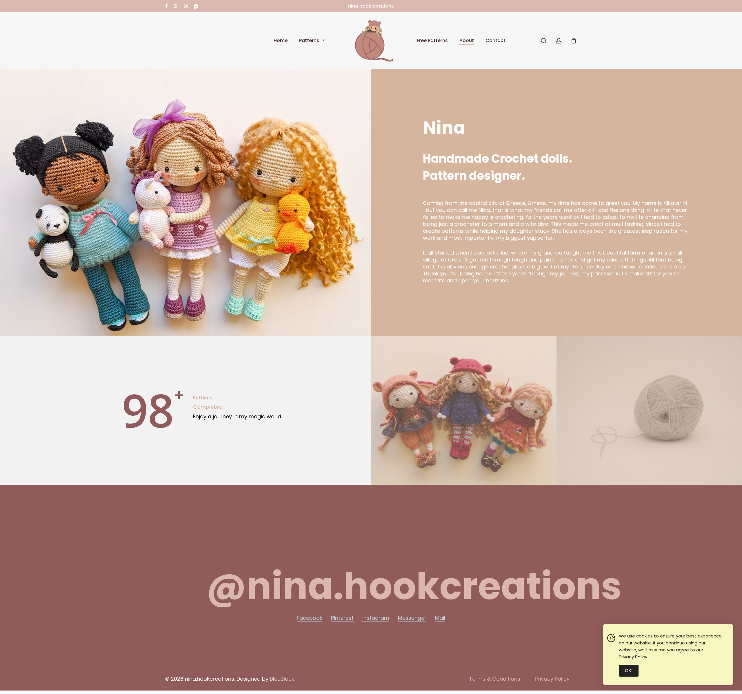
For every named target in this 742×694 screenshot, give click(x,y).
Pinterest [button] (342, 618)
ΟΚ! (628, 670)
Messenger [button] (412, 618)
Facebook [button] (309, 618)
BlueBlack (282, 678)
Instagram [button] (375, 618)
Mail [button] (440, 618)
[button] (414, 586)
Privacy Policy (633, 657)
